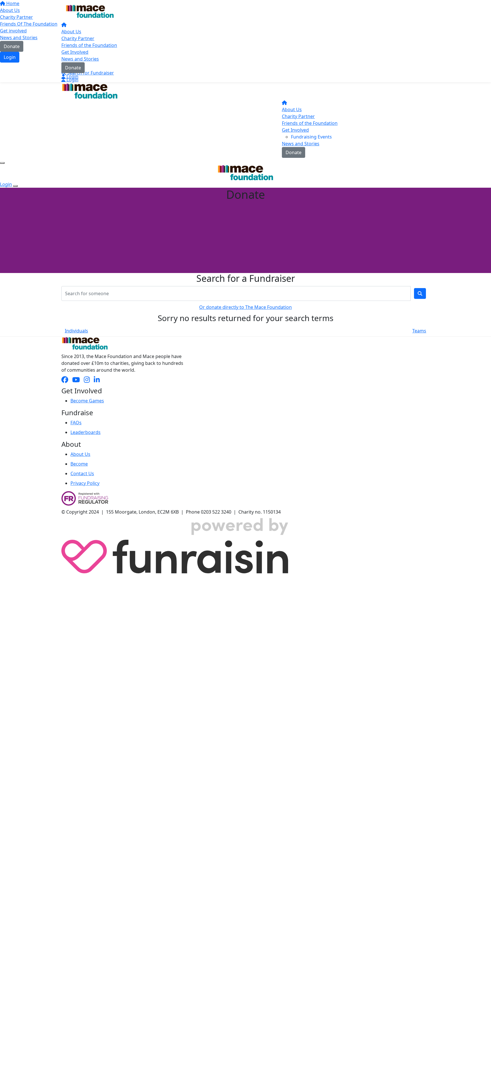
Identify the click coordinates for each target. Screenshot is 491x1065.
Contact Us (82, 473)
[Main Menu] (2, 163)
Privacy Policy (84, 483)
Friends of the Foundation (89, 45)
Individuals (76, 331)
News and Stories (80, 59)
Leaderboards (85, 432)
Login (71, 76)
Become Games (87, 401)
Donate (73, 68)
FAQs (76, 422)
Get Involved (74, 52)
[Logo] (89, 11)
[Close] (15, 186)
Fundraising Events (311, 137)
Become (79, 464)
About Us (71, 31)
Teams (419, 331)
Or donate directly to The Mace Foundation (245, 307)
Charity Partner (77, 38)
